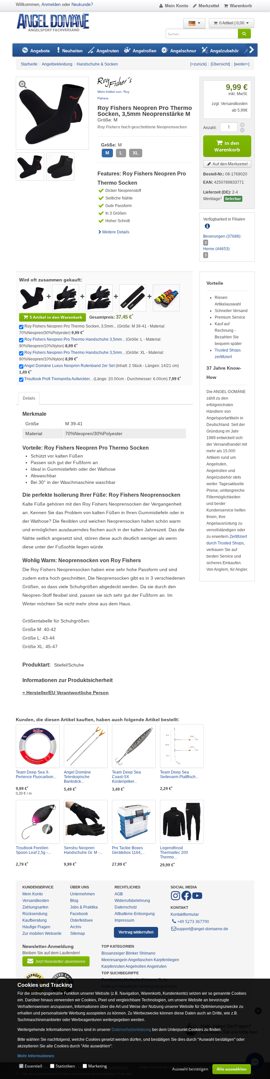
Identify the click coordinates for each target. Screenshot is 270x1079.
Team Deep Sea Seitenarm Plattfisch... (179, 774)
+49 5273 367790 (193, 921)
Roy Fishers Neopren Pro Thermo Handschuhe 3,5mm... (74, 339)
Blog (74, 900)
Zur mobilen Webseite (42, 933)
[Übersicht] (220, 64)
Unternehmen (82, 894)
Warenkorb (241, 5)
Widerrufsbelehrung (132, 900)
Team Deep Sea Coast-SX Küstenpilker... (126, 777)
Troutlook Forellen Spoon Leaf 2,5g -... (33, 850)
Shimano (147, 953)
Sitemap (77, 933)
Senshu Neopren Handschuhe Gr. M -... (83, 850)
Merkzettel (209, 5)
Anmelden (51, 4)
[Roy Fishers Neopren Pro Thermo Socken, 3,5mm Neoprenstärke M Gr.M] (30, 166)
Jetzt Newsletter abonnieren (60, 961)
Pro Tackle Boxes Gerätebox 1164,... (128, 850)
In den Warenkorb (227, 146)
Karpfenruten (113, 966)
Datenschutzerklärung (131, 1029)
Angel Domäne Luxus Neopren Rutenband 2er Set (69, 365)
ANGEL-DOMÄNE (56, 23)
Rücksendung (34, 913)
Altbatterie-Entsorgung (135, 913)
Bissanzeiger (113, 953)
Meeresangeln (114, 960)
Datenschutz (126, 907)
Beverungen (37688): (222, 236)
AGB (119, 894)
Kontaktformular (185, 914)
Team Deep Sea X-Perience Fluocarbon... (36, 774)
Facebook (79, 913)
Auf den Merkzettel (230, 164)
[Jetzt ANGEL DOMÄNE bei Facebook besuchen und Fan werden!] (176, 899)
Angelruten (157, 966)
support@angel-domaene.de (202, 929)
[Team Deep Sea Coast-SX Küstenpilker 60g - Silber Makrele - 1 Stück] (134, 746)
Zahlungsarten (35, 907)
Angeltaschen (140, 960)
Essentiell (33, 1066)
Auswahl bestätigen (190, 1069)
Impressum (124, 920)
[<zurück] (198, 64)
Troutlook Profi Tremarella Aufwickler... (58, 379)
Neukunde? (82, 4)
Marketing (97, 1066)
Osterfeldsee (81, 920)
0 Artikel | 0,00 (232, 23)
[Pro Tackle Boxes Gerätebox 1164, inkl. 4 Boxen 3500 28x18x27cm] (134, 822)
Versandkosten (35, 900)
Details (29, 398)
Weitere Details (115, 232)
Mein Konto (176, 5)
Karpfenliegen (166, 960)
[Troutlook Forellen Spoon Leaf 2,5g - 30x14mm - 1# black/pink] (38, 822)
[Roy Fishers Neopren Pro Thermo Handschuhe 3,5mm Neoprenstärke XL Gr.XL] (99, 297)
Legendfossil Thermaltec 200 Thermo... (174, 852)
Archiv (75, 927)
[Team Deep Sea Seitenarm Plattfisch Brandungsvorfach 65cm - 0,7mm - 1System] (182, 746)
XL (136, 152)
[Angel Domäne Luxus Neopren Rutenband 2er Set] (132, 297)
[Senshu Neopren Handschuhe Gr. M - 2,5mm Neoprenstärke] (86, 822)
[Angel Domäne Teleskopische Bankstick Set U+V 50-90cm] (86, 746)
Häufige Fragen (36, 927)
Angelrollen (135, 966)
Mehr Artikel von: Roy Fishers (113, 95)
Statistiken (65, 1066)
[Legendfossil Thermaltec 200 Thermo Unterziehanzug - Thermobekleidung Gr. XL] (182, 822)
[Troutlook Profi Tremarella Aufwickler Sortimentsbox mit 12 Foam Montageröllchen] (166, 297)
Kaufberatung (34, 920)
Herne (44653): (216, 249)
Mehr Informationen (35, 1056)
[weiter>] (241, 64)
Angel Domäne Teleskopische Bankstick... (77, 777)
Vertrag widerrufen (136, 932)
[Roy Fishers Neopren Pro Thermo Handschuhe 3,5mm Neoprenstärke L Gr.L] (65, 297)
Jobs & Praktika (84, 907)
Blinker (132, 953)
